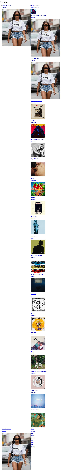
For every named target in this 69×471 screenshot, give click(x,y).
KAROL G (33, 218)
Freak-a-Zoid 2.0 (35, 5)
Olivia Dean (33, 141)
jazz (32, 433)
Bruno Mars (33, 103)
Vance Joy (33, 199)
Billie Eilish (33, 276)
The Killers (33, 392)
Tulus (32, 238)
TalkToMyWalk (35, 58)
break (32, 429)
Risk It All (33, 294)
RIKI (32, 178)
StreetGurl (4, 7)
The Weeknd (33, 122)
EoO (32, 351)
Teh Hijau (33, 236)
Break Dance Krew (35, 7)
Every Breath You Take (36, 255)
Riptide (33, 197)
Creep (32, 313)
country (33, 437)
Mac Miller (33, 373)
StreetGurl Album (6, 5)
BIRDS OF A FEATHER (37, 274)
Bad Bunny (33, 353)
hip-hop (33, 446)
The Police (33, 257)
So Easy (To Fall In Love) (37, 139)
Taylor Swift (33, 411)
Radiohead (33, 315)
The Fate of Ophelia (36, 409)
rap (32, 444)
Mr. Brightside (34, 390)
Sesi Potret (33, 332)
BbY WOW (34, 216)
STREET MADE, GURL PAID (38, 15)
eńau (32, 334)
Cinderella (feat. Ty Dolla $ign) (38, 371)
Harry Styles (33, 160)
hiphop (33, 431)
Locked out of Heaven (36, 101)
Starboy (33, 120)
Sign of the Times (35, 158)
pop (32, 440)
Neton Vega (33, 180)
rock (32, 442)
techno (32, 435)
